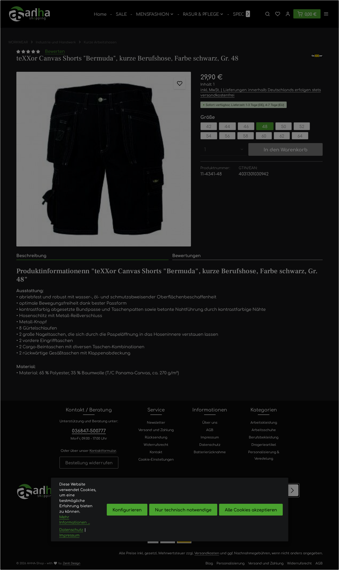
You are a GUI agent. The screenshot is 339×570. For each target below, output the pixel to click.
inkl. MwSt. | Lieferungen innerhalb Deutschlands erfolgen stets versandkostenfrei (260, 92)
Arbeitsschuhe (264, 430)
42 (208, 126)
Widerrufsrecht (156, 444)
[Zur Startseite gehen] (29, 14)
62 (282, 135)
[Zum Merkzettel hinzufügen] (179, 83)
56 (227, 135)
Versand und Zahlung (156, 430)
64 (300, 135)
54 (208, 135)
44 (227, 126)
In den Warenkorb (286, 149)
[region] (104, 159)
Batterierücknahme (210, 452)
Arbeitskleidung (263, 422)
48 (265, 126)
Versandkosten (206, 553)
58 (245, 135)
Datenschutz (209, 444)
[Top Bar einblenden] (326, 13)
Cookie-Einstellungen (156, 459)
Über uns (209, 422)
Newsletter (156, 422)
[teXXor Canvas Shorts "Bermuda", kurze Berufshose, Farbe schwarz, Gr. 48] (103, 159)
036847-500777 (89, 430)
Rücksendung (156, 437)
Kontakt (156, 452)
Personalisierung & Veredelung (263, 455)
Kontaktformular (102, 450)
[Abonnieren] (292, 490)
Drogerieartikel (263, 444)
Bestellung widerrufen (89, 462)
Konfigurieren (127, 509)
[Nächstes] (248, 14)
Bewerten (55, 51)
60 (264, 135)
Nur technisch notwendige (183, 509)
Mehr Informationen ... (74, 519)
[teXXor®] (317, 58)
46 (246, 126)
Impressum (210, 437)
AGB (209, 430)
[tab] (92, 255)
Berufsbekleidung (263, 437)
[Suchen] (267, 13)
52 (301, 126)
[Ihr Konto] (287, 13)
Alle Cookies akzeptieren (251, 509)
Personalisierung (230, 563)
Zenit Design (71, 563)
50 (283, 126)
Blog (209, 563)
